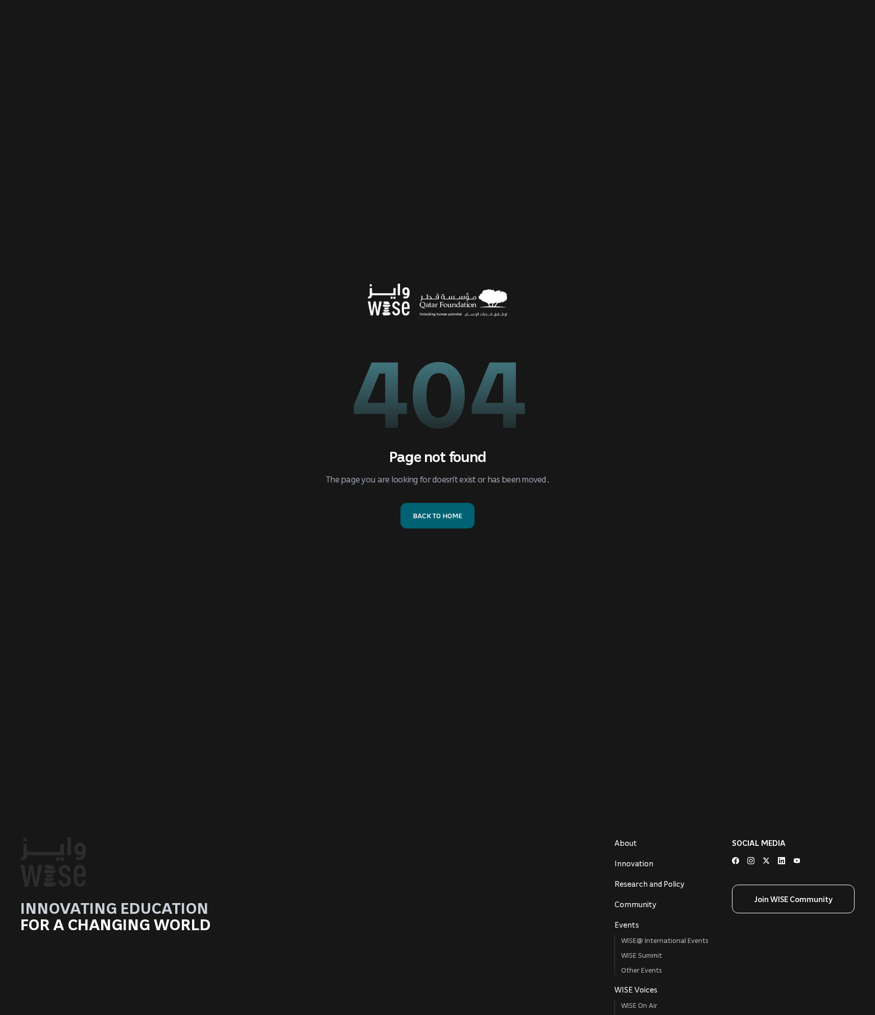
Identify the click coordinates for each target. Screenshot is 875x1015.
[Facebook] (735, 860)
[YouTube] (796, 860)
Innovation (633, 863)
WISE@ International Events (664, 940)
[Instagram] (750, 860)
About (625, 843)
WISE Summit (641, 955)
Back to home (437, 515)
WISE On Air (639, 1005)
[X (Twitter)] (766, 860)
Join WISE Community (793, 899)
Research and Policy (649, 884)
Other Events (641, 969)
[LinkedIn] (781, 860)
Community (635, 904)
